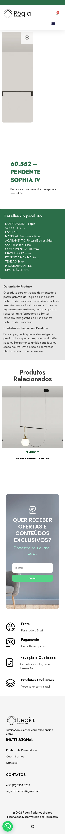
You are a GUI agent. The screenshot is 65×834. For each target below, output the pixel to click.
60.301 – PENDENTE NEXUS (33, 458)
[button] (53, 23)
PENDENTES (32, 452)
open (27, 38)
